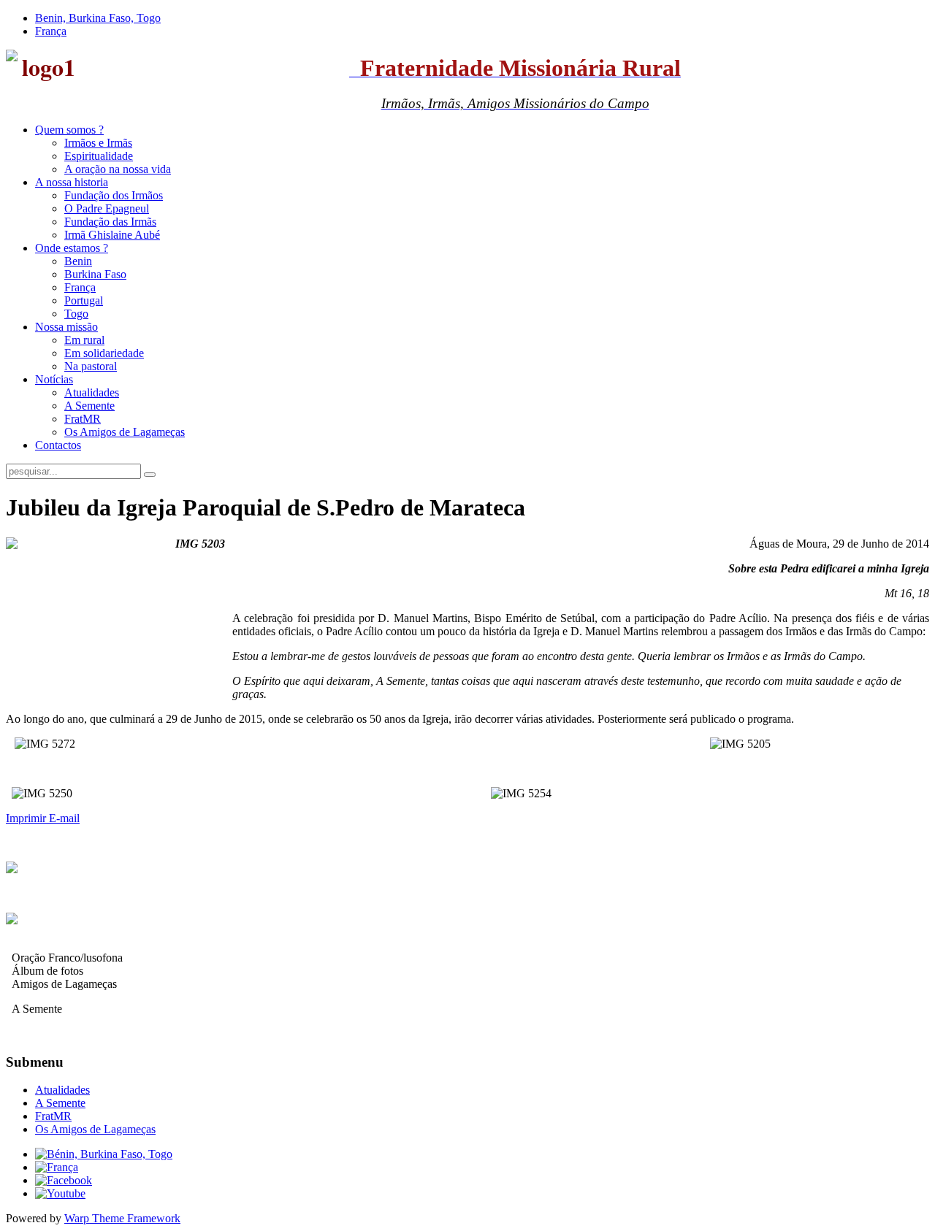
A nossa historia (71, 182)
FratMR (82, 419)
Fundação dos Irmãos (113, 195)
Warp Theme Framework (122, 1218)
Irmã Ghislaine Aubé (112, 235)
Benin (78, 261)
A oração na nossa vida (117, 169)
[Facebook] (63, 1180)
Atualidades (91, 392)
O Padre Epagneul (106, 208)
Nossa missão (66, 327)
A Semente (89, 405)
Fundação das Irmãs (110, 221)
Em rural (84, 340)
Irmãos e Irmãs (98, 143)
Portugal (83, 300)
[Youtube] (60, 1193)
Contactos (58, 445)
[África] (103, 1154)
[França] (56, 1167)
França (50, 31)
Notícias (54, 379)
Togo (76, 313)
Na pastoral (90, 366)
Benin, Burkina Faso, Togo (98, 18)
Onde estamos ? (71, 248)
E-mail (64, 818)
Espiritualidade (98, 156)
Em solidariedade (104, 353)
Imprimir (27, 818)
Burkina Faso (95, 274)
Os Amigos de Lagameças (124, 432)
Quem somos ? (69, 129)
